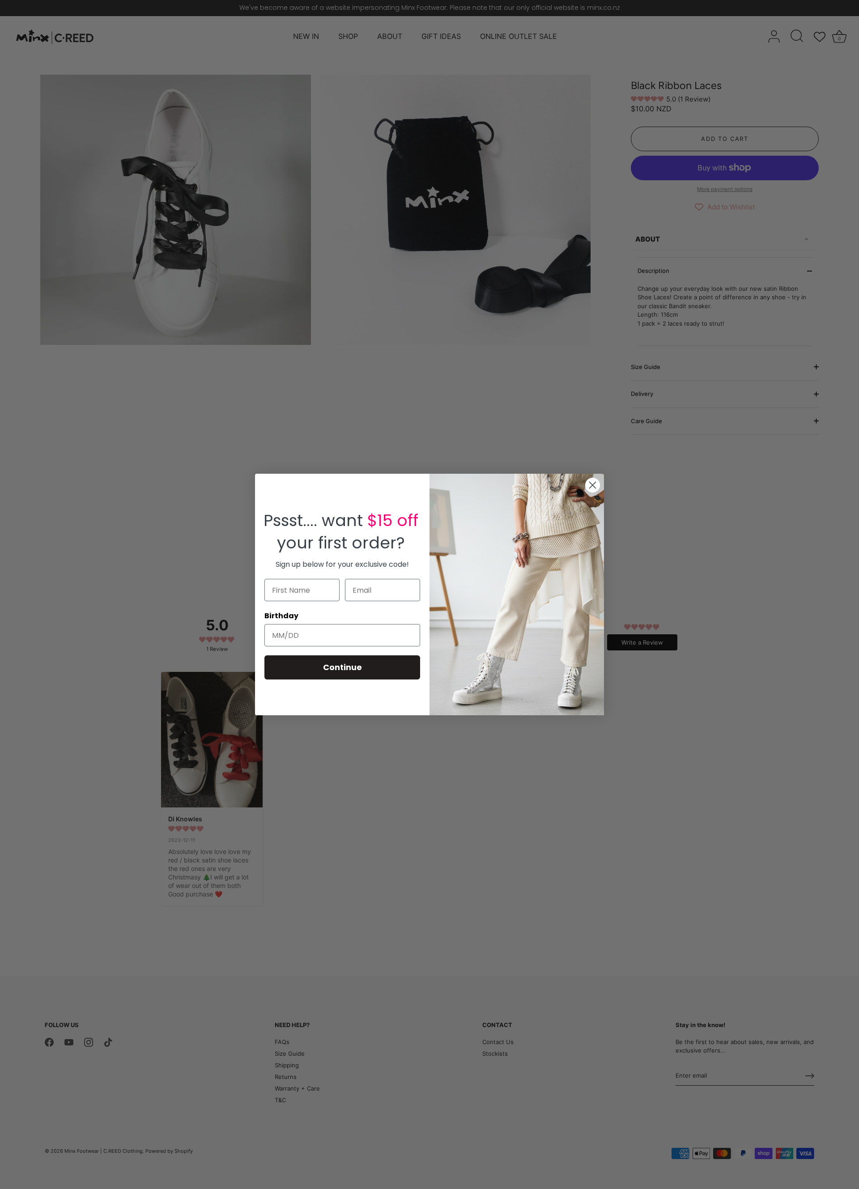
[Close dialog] (592, 485)
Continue (342, 667)
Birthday (281, 616)
